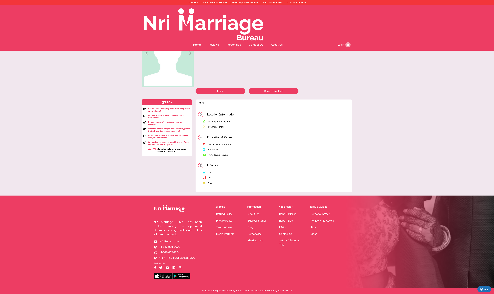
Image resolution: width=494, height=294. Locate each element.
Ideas (314, 234)
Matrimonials (255, 240)
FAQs (282, 227)
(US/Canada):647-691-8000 (214, 2)
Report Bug (286, 220)
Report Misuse (287, 214)
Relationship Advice (322, 220)
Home (197, 45)
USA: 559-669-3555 (272, 2)
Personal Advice (320, 214)
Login (220, 91)
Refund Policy (224, 214)
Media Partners (225, 234)
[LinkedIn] (174, 268)
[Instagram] (180, 268)
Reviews (214, 45)
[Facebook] (155, 268)
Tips (313, 227)
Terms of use (224, 227)
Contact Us (256, 45)
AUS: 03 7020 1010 (296, 2)
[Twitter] (161, 268)
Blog (250, 227)
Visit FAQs (153, 149)
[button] (146, 53)
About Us (277, 45)
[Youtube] (167, 268)
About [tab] (201, 103)
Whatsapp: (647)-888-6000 (245, 2)
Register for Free (273, 91)
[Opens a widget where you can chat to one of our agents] (484, 289)
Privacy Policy (224, 220)
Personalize (234, 45)
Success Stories (257, 220)
